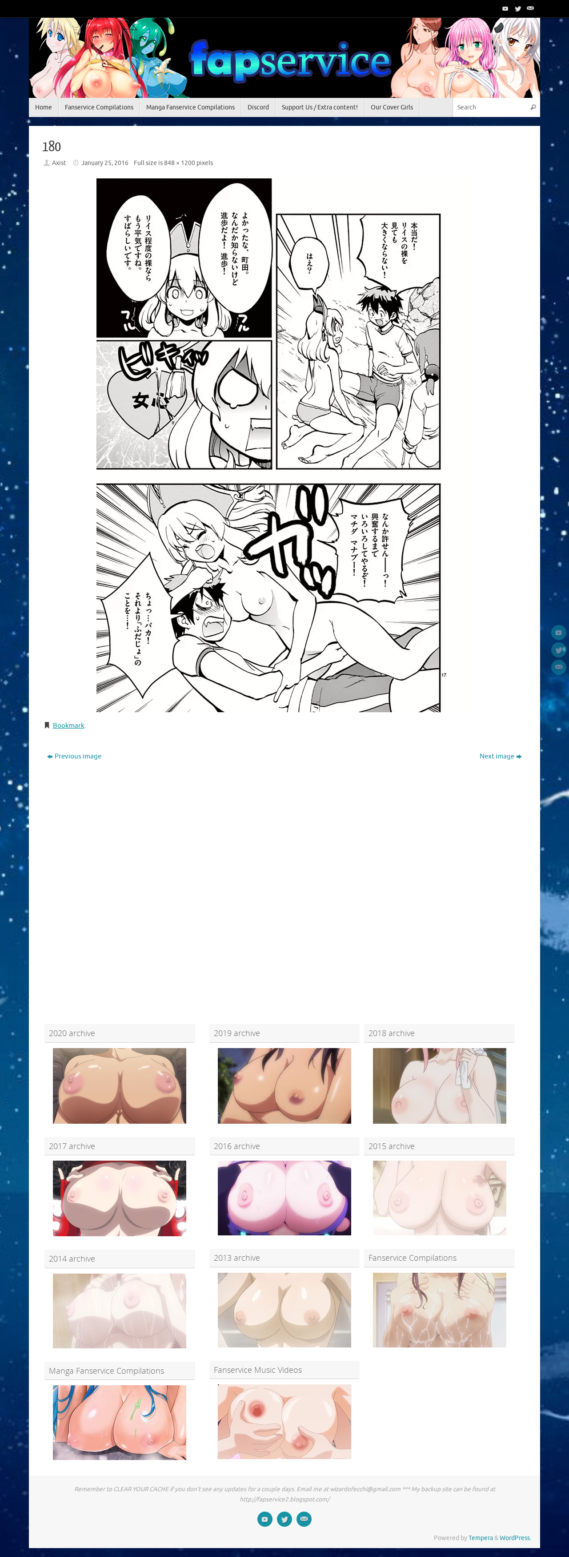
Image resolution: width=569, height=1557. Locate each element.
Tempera (481, 1538)
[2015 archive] (439, 1198)
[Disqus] (284, 878)
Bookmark (68, 726)
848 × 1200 (179, 163)
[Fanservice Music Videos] (284, 1421)
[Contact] (529, 8)
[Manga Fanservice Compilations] (119, 1422)
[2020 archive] (119, 1086)
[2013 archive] (284, 1310)
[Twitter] (517, 8)
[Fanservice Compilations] (439, 1310)
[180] (284, 445)
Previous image (78, 756)
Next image (497, 756)
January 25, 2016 (104, 163)
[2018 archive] (439, 1086)
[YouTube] (504, 8)
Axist (59, 163)
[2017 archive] (119, 1198)
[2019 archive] (284, 1086)
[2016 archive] (284, 1198)
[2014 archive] (119, 1311)
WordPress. (515, 1538)
